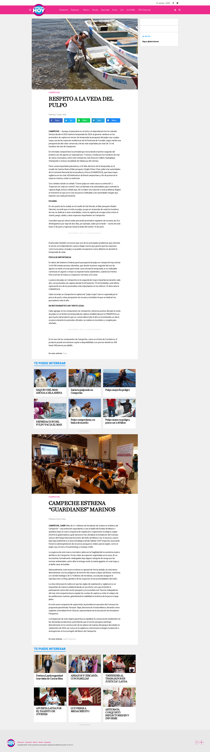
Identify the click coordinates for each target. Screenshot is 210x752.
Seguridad (105, 10)
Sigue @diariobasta (150, 41)
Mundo (95, 10)
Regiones (75, 10)
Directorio (21, 742)
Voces (114, 10)
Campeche (63, 10)
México (86, 10)
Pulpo (65, 353)
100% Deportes (144, 10)
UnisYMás (130, 10)
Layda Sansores (69, 639)
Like (122, 10)
